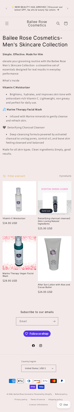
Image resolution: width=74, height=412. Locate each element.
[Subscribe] (54, 321)
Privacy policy (21, 399)
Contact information (38, 404)
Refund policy (61, 394)
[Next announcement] (67, 8)
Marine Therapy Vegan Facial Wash (18, 274)
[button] (7, 23)
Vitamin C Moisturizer (14, 218)
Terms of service (38, 399)
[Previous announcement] (6, 8)
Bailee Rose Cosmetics (24, 394)
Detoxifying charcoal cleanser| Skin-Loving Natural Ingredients (54, 221)
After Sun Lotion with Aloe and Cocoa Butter (54, 286)
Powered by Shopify (43, 394)
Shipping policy (55, 399)
